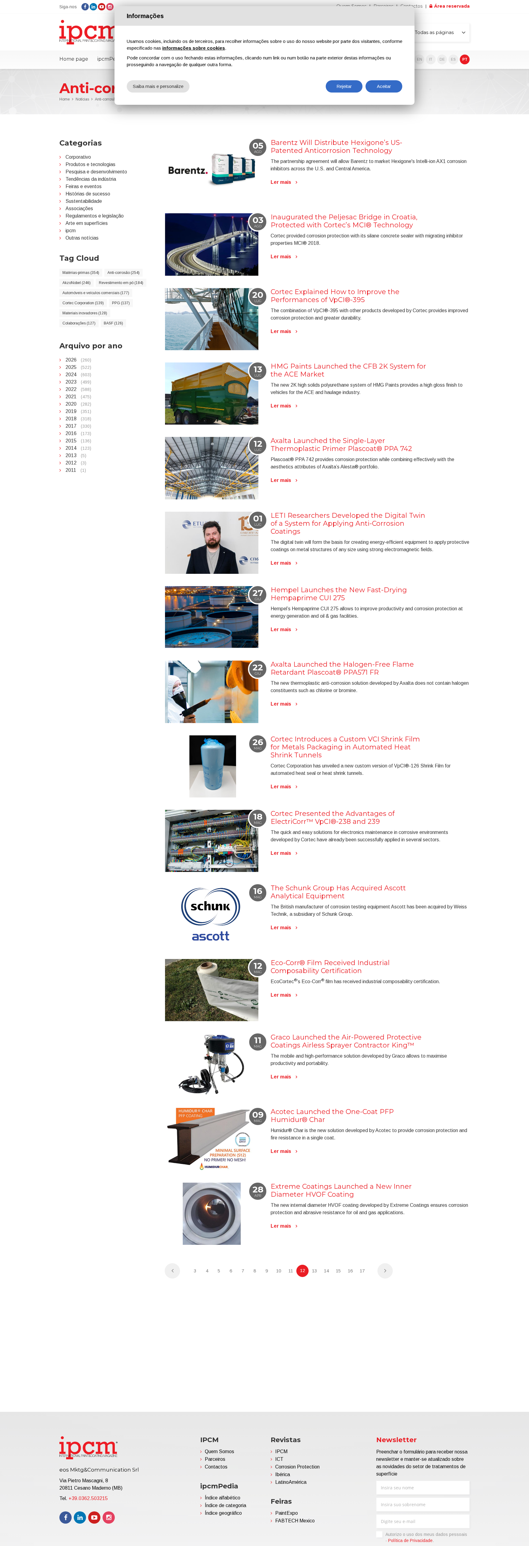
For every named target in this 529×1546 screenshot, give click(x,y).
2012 (76, 462)
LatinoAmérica (290, 1482)
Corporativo (78, 157)
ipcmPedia (110, 59)
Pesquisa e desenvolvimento (96, 171)
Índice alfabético (222, 1497)
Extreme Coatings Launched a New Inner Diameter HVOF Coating (341, 1190)
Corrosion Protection (297, 1466)
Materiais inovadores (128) (84, 313)
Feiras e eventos (84, 186)
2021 (78, 396)
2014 (78, 448)
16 (350, 1270)
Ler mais (281, 182)
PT (464, 59)
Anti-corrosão (106, 99)
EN (419, 59)
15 (338, 1270)
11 (290, 1270)
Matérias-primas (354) (80, 273)
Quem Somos (219, 1451)
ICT (279, 1459)
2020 (78, 404)
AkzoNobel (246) (76, 283)
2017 (78, 426)
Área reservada (452, 6)
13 (314, 1270)
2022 (78, 389)
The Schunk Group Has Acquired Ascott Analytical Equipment (338, 892)
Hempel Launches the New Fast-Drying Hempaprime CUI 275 (339, 594)
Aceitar (384, 86)
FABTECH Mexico (295, 1520)
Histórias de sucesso (88, 193)
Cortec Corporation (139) (83, 303)
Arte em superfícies (87, 223)
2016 (78, 433)
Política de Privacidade (410, 1540)
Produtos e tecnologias (90, 164)
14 (326, 1270)
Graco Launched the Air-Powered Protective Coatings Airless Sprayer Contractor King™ (346, 1041)
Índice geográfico (223, 1513)
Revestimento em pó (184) (121, 283)
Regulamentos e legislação (95, 215)
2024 (78, 374)
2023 (78, 382)
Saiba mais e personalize (158, 86)
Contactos (216, 1466)
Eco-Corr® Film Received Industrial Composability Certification (330, 967)
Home (64, 99)
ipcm (71, 230)
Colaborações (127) (79, 323)
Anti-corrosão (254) (123, 273)
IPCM (281, 1451)
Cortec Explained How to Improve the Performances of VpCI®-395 (335, 296)
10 (278, 1270)
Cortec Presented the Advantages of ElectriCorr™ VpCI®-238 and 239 (333, 817)
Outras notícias (82, 238)
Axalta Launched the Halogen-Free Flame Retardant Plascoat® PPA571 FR (342, 668)
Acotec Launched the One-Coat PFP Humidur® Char (332, 1116)
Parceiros (215, 1459)
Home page (73, 59)
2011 (76, 470)
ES (453, 59)
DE (442, 59)
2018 (78, 418)
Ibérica (282, 1474)
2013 (76, 455)
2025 (78, 367)
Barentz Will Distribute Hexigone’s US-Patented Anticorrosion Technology (336, 146)
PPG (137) (121, 303)
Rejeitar (344, 86)
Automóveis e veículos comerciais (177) (95, 293)
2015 (78, 440)
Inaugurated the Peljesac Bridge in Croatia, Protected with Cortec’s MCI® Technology (344, 221)
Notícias (82, 99)
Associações (79, 208)
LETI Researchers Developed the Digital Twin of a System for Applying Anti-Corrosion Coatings (348, 523)
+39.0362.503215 (88, 1498)
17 (362, 1270)
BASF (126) (113, 323)
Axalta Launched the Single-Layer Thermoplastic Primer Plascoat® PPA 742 (341, 445)
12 (302, 1270)
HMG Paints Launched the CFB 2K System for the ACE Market (348, 370)
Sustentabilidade (84, 201)
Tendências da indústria (91, 179)
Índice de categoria (225, 1505)
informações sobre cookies (193, 48)
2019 (78, 411)
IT (430, 59)
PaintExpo (286, 1513)
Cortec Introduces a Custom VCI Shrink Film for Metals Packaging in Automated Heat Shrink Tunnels (345, 747)
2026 (78, 359)
